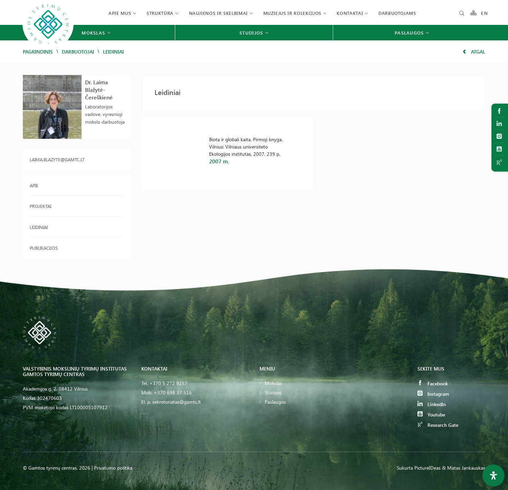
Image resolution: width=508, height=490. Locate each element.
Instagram (437, 394)
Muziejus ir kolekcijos (292, 13)
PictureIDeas (427, 467)
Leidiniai (39, 227)
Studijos (273, 392)
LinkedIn (436, 404)
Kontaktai (350, 13)
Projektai (40, 206)
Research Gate (442, 425)
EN (484, 13)
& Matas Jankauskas (463, 467)
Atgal (477, 51)
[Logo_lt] (48, 48)
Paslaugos (275, 401)
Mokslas (273, 383)
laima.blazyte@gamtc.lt (57, 159)
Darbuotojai (78, 51)
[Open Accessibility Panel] (493, 475)
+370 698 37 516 (173, 392)
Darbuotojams (397, 13)
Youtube (435, 414)
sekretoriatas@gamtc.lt (176, 401)
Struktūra (160, 13)
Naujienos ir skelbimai (218, 13)
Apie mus (120, 13)
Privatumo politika (113, 467)
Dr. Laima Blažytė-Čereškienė (99, 89)
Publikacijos (44, 248)
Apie (34, 185)
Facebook (437, 383)
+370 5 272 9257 (168, 383)
